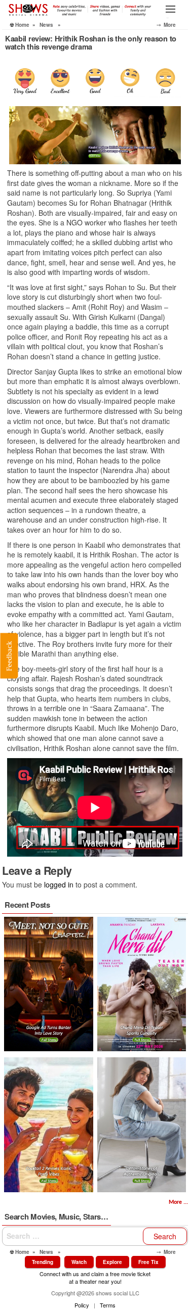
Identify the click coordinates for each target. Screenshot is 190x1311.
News (46, 24)
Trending (42, 1262)
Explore (112, 1262)
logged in (58, 884)
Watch (79, 1262)
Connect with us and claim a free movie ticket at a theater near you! (95, 1277)
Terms (108, 1305)
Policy (81, 1305)
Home (22, 24)
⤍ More (172, 24)
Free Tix (148, 1262)
